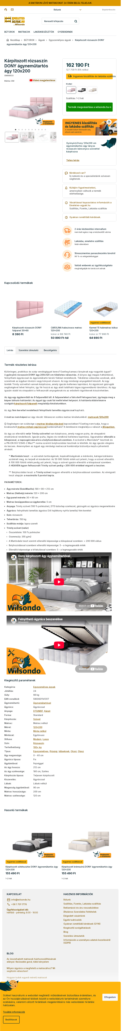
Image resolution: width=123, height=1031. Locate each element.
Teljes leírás (72, 160)
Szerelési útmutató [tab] (28, 350)
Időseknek (64, 751)
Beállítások (11, 1019)
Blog (65, 932)
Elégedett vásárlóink (74, 916)
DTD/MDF (38, 711)
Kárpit (47, 711)
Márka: (9, 81)
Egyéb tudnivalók (72, 920)
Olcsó (74, 751)
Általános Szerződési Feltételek (79, 911)
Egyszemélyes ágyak (44, 687)
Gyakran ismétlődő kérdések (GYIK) (81, 923)
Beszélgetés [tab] (50, 350)
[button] (15, 129)
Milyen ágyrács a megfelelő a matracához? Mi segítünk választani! (31, 969)
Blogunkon (109, 427)
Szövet (36, 719)
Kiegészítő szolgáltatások (77, 928)
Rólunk (57, 9)
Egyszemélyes (40, 751)
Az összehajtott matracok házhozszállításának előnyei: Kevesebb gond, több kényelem (31, 960)
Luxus (46, 739)
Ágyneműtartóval (42, 703)
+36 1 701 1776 (19, 904)
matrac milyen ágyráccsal (32, 427)
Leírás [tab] (10, 350)
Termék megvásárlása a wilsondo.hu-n (89, 107)
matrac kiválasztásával (50, 423)
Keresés (75, 21)
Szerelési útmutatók (73, 936)
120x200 (37, 727)
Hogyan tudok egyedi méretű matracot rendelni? (27, 979)
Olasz (81, 751)
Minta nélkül (39, 731)
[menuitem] (9, 32)
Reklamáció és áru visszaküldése (81, 907)
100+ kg (37, 747)
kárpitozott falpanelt (25, 403)
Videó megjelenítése (44, 80)
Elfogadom (110, 997)
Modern (37, 739)
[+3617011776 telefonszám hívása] (7, 9)
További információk (14, 1012)
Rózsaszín (38, 743)
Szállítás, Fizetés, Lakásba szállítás (82, 903)
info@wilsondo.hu (20, 899)
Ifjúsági (53, 751)
